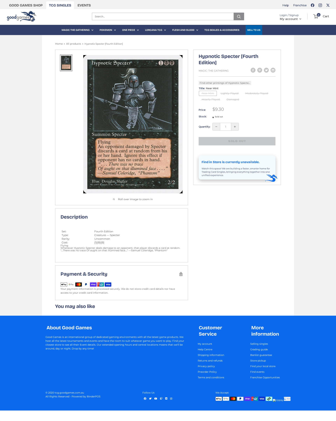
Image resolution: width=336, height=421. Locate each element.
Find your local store (262, 366)
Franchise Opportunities (265, 377)
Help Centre (205, 349)
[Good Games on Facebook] (312, 5)
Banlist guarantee (261, 355)
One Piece (128, 30)
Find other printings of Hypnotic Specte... (225, 83)
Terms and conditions (211, 377)
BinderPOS (93, 396)
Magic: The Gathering (214, 70)
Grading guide (259, 349)
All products (73, 43)
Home (59, 43)
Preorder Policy (207, 371)
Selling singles (259, 343)
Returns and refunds (210, 360)
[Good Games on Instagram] (320, 5)
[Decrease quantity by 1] (216, 126)
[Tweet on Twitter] (266, 70)
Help (285, 5)
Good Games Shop (26, 5)
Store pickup (258, 360)
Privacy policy (206, 366)
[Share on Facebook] (253, 70)
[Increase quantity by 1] (235, 126)
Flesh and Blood (183, 30)
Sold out (237, 141)
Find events (257, 371)
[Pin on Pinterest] (259, 70)
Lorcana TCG (153, 30)
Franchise (300, 5)
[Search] (239, 16)
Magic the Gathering (76, 30)
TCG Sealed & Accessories (221, 30)
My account (289, 19)
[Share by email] (273, 70)
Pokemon (106, 30)
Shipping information (211, 355)
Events (84, 5)
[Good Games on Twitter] (328, 5)
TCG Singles (60, 5)
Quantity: (204, 126)
